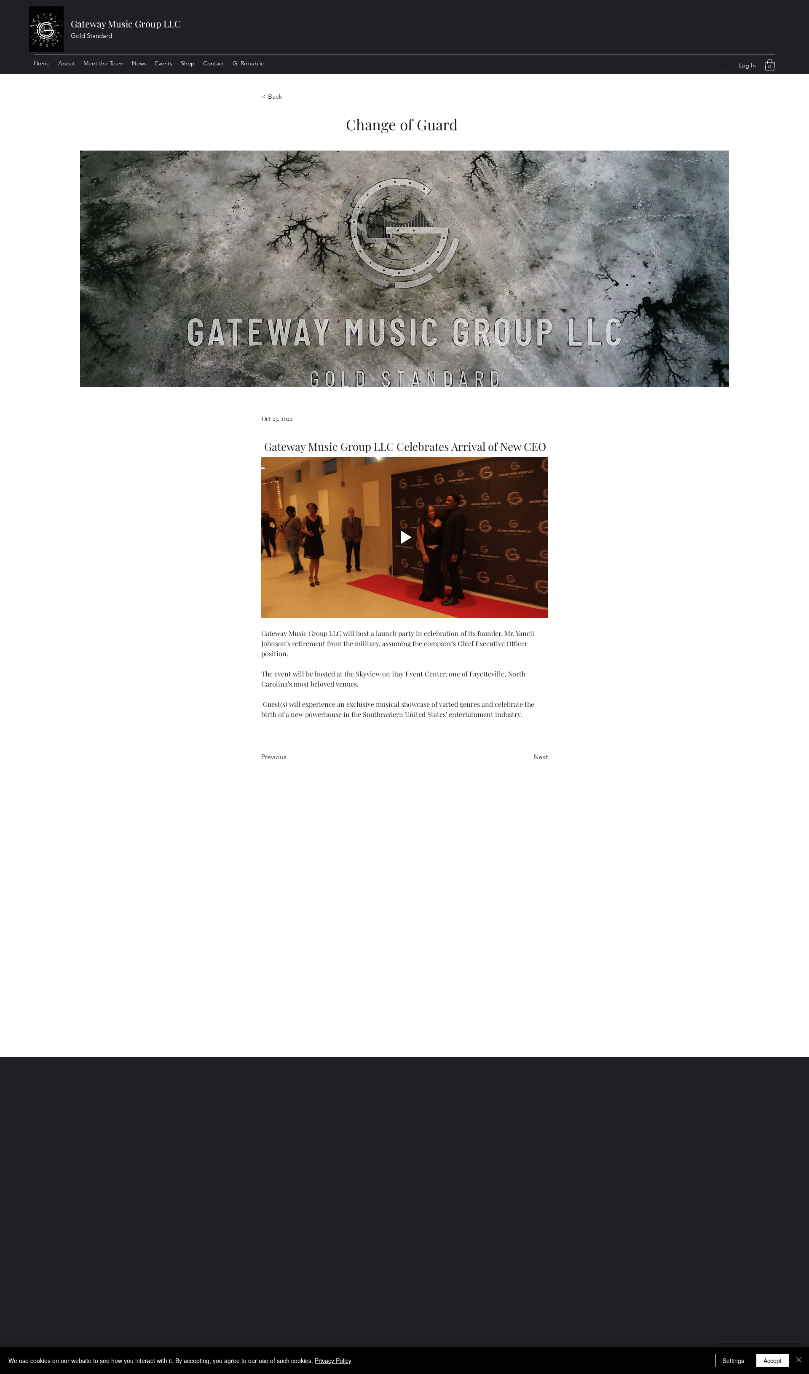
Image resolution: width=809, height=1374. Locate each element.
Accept (772, 1360)
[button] (770, 65)
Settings (733, 1360)
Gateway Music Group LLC (126, 23)
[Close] (799, 1360)
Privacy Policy (333, 1360)
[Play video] (404, 537)
